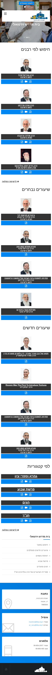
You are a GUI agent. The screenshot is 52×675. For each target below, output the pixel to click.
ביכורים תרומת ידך (26, 215)
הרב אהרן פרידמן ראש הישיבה (26, 106)
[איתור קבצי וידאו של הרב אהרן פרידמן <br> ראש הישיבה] (26, 111)
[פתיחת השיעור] (26, 223)
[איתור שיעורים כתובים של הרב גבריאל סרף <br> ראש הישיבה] (22, 81)
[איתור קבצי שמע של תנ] (30, 520)
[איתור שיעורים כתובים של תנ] (22, 520)
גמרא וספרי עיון (26, 476)
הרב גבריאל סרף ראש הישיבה (26, 76)
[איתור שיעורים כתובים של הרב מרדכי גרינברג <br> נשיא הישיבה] (22, 142)
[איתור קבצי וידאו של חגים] (26, 507)
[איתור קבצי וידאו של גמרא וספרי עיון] (26, 481)
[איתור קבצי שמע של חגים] (30, 507)
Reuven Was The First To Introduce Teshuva (26, 385)
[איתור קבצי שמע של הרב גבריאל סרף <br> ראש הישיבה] (30, 81)
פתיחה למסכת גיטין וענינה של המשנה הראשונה (26, 278)
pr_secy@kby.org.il (36, 625)
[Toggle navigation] (5, 14)
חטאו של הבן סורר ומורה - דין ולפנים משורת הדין (26, 353)
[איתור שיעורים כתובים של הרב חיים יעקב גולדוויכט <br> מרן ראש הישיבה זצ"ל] (22, 172)
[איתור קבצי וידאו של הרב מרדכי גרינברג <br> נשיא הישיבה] (26, 142)
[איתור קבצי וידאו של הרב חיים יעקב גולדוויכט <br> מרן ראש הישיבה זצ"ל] (26, 172)
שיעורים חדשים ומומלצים (37, 550)
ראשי (27, 37)
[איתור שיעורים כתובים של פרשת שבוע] (22, 494)
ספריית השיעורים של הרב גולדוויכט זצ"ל (31, 572)
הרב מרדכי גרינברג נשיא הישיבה (26, 136)
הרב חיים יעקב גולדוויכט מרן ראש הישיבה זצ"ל (26, 167)
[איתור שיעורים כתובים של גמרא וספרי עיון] (22, 481)
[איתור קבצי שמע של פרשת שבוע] (30, 494)
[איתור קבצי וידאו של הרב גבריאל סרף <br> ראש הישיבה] (26, 81)
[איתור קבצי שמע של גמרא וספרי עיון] (30, 481)
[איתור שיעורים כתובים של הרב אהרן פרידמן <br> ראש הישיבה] (22, 111)
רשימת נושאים (42, 556)
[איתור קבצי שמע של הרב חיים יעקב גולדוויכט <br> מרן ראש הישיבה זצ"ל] (30, 172)
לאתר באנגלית (26, 3)
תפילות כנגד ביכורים (26, 310)
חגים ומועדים (42, 566)
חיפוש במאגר (42, 545)
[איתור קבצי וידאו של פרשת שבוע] (26, 494)
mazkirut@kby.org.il (36, 622)
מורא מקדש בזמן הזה (26, 246)
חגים (26, 502)
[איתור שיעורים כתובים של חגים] (22, 507)
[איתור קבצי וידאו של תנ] (26, 520)
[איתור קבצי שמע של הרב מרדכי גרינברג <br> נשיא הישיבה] (30, 142)
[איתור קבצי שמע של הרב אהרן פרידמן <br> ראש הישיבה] (30, 111)
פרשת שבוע (43, 561)
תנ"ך (26, 515)
